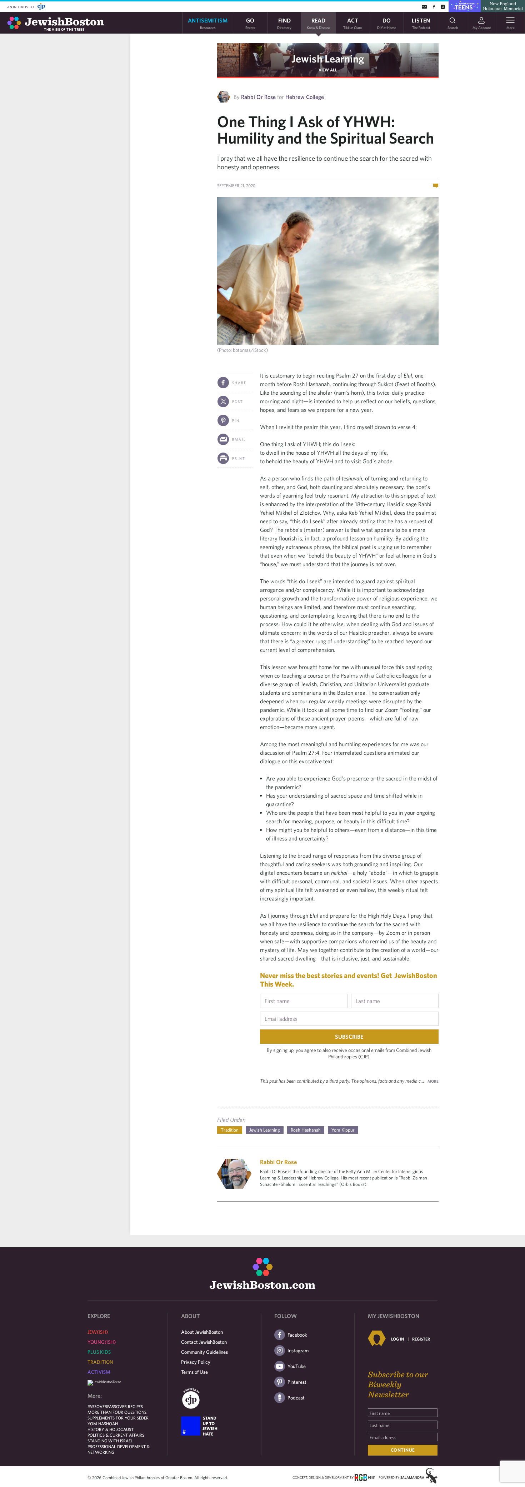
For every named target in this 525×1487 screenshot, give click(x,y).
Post (237, 401)
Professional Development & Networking (119, 1449)
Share (239, 382)
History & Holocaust (111, 1429)
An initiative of (21, 7)
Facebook (297, 1335)
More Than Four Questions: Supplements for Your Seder (118, 1414)
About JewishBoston (202, 1332)
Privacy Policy (195, 1362)
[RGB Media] (365, 1477)
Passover (97, 1406)
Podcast (296, 1398)
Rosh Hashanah (306, 1130)
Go (250, 23)
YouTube (297, 1366)
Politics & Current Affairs (116, 1434)
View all (328, 69)
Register (421, 1338)
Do (386, 23)
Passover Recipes (125, 1406)
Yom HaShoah (103, 1423)
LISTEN (421, 23)
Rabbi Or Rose (258, 97)
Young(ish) (102, 1342)
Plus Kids (99, 1352)
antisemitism (208, 23)
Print (238, 458)
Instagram (298, 1350)
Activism (99, 1372)
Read (318, 23)
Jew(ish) (98, 1332)
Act (352, 23)
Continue (403, 1450)
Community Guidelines (204, 1352)
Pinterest (297, 1382)
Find (284, 23)
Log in (397, 1338)
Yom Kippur (343, 1130)
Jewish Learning (327, 58)
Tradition (230, 1130)
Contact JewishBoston (204, 1342)
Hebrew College (304, 97)
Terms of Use (194, 1372)
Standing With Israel (110, 1440)
